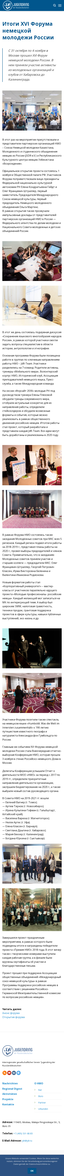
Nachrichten (10, 1083)
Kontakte (8, 1104)
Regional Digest (12, 1088)
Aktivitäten (9, 1094)
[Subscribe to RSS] (4, 1073)
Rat (40, 1089)
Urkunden (43, 1108)
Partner (42, 1102)
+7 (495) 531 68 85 (23, 1133)
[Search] (54, 5)
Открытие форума (13, 1017)
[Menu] (60, 5)
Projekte (7, 1099)
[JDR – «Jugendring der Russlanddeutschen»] (17, 5)
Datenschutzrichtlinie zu (39, 1164)
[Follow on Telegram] (18, 1073)
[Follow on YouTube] (9, 1073)
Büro (40, 1096)
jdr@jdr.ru (27, 1140)
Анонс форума (11, 1013)
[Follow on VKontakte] (14, 1073)
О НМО (38, 1083)
